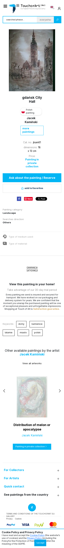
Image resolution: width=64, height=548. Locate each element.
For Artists (11, 478)
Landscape (9, 212)
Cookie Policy (37, 535)
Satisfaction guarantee (46, 309)
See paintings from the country (26, 494)
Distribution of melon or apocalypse (32, 427)
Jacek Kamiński (32, 354)
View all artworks (32, 363)
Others (7, 222)
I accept (40, 542)
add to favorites (34, 188)
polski (37, 332)
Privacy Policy (34, 538)
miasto (23, 332)
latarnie (8, 332)
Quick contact (14, 486)
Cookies (18, 519)
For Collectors (14, 470)
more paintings (28, 130)
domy (21, 324)
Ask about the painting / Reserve (32, 178)
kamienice (37, 324)
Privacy (9, 519)
